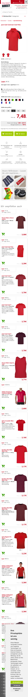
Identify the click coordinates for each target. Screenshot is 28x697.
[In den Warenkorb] (3, 234)
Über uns (5, 684)
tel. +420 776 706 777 (21, 8)
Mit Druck (21, 134)
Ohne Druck (8, 134)
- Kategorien (11, 16)
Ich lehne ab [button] (17, 685)
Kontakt (5, 693)
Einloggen (21, 2)
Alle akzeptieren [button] (17, 682)
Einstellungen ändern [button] (17, 689)
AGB (4, 678)
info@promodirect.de (22, 7)
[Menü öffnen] (26, 2)
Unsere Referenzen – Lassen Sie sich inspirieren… (14, 172)
